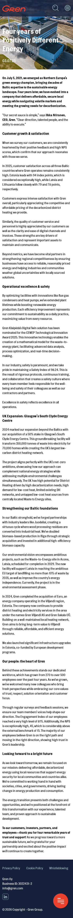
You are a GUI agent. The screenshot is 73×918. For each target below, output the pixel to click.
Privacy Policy (11, 868)
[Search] (55, 8)
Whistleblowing (58, 868)
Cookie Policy (34, 868)
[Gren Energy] (14, 8)
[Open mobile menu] (60, 900)
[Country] (67, 8)
